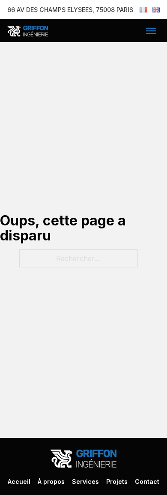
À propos (51, 481)
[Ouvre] (151, 31)
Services (85, 481)
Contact (147, 481)
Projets (117, 481)
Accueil (19, 481)
